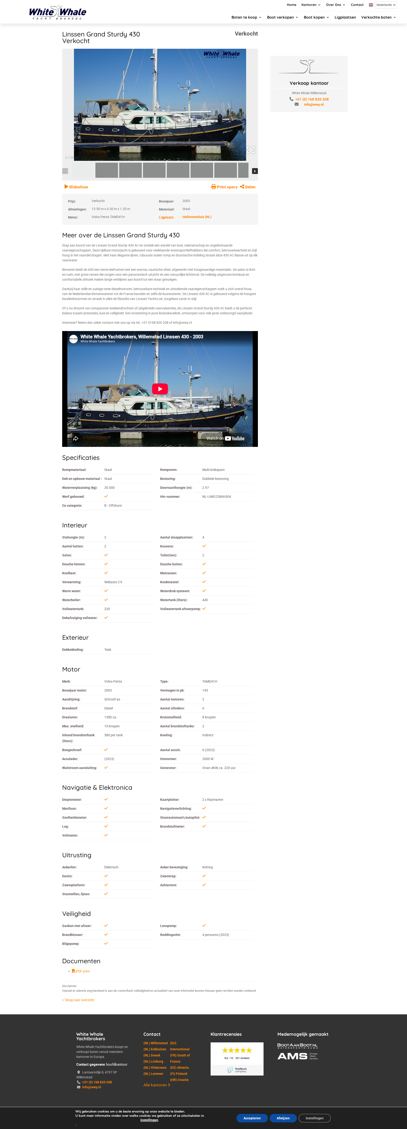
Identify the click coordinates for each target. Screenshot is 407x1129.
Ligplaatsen (345, 18)
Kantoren (308, 5)
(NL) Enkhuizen (154, 1049)
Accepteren (252, 1118)
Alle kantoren (155, 1085)
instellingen (149, 1120)
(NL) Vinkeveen (155, 1067)
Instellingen (315, 1118)
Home (291, 5)
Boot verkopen (280, 18)
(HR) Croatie (179, 1080)
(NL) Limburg (153, 1061)
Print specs (227, 187)
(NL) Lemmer (153, 1074)
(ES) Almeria (179, 1067)
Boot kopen (314, 18)
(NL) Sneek (151, 1055)
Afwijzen (283, 1118)
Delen (250, 187)
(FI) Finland (178, 1074)
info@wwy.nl (314, 104)
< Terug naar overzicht (78, 1000)
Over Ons (333, 5)
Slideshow (78, 187)
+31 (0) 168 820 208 (312, 99)
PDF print (83, 971)
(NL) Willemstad (155, 1043)
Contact (357, 5)
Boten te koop (244, 18)
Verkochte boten (376, 18)
